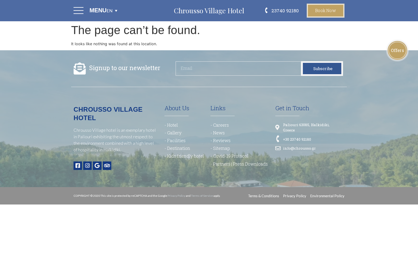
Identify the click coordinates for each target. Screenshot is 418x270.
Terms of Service (202, 195)
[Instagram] (87, 165)
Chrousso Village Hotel (209, 10)
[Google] (97, 165)
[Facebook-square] (78, 165)
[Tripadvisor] (107, 165)
